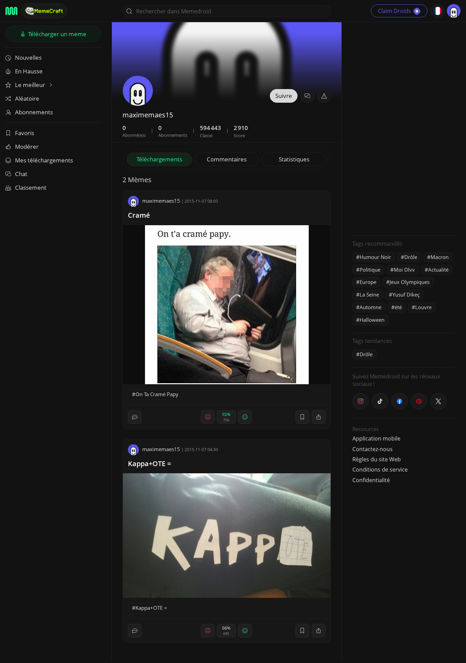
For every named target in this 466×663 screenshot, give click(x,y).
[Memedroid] (11, 11)
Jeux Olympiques (409, 281)
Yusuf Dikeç (406, 294)
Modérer (27, 146)
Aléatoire (27, 98)
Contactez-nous (372, 449)
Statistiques (294, 159)
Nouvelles (28, 57)
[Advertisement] (403, 128)
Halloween (372, 319)
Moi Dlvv (404, 269)
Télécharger (56, 34)
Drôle (410, 257)
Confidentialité (371, 480)
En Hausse (29, 71)
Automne (370, 307)
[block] (318, 417)
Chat (21, 174)
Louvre (423, 307)
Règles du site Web (376, 459)
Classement (30, 187)
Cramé (139, 215)
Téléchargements (159, 159)
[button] (324, 96)
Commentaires (227, 159)
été (398, 307)
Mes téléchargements (44, 160)
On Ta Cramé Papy (156, 394)
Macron (440, 257)
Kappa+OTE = (149, 463)
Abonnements (34, 112)
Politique (370, 269)
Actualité (438, 269)
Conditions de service (380, 469)
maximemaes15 (161, 200)
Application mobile (376, 438)
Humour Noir (375, 257)
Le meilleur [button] (30, 85)
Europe (368, 281)
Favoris (24, 133)
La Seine (369, 294)
